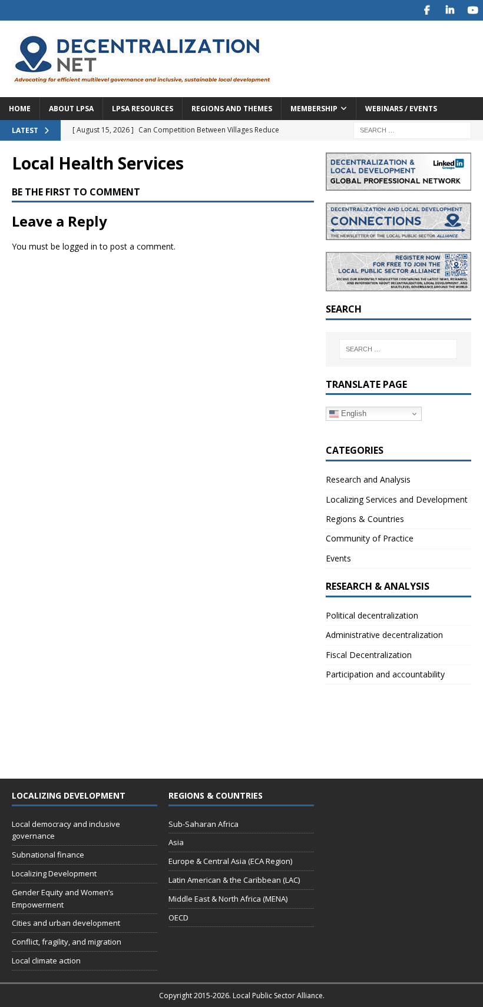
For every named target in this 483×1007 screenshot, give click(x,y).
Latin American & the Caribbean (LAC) (234, 880)
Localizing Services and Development (397, 499)
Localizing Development (54, 873)
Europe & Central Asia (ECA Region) (230, 861)
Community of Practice (369, 538)
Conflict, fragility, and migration (66, 941)
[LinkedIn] (449, 10)
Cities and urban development (66, 923)
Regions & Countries (365, 518)
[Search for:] (412, 129)
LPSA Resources (142, 109)
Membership (314, 109)
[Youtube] (472, 10)
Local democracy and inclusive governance (66, 830)
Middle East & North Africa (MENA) (227, 898)
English (352, 413)
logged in (79, 246)
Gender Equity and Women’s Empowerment (63, 898)
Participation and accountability (385, 674)
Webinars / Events (401, 109)
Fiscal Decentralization (369, 654)
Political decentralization (372, 615)
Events (338, 558)
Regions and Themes (231, 109)
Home (20, 109)
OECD (178, 917)
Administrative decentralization (384, 634)
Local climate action (46, 960)
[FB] (426, 10)
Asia (176, 842)
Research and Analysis (368, 479)
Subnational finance (48, 854)
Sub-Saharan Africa (203, 824)
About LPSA (71, 109)
